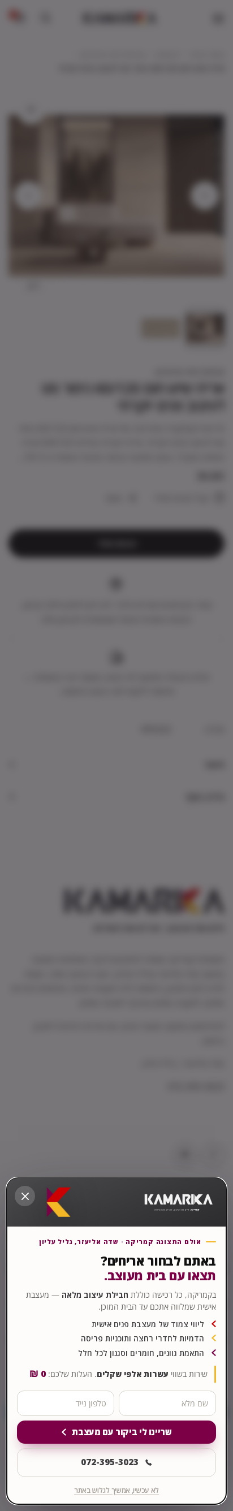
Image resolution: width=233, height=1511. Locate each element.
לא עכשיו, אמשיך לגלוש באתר (116, 1490)
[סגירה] (25, 1196)
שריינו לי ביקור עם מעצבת (121, 1431)
